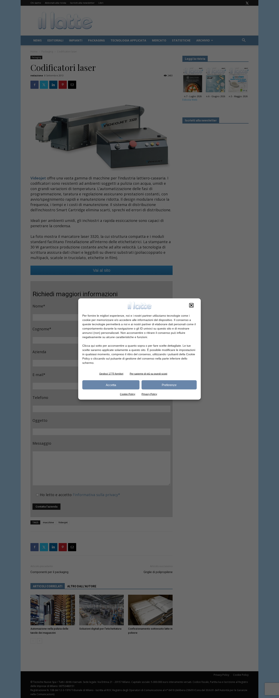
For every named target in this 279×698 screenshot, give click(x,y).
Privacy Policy (149, 394)
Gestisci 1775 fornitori (111, 373)
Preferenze (169, 384)
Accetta (111, 384)
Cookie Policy (127, 394)
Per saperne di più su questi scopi (148, 373)
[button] (191, 305)
